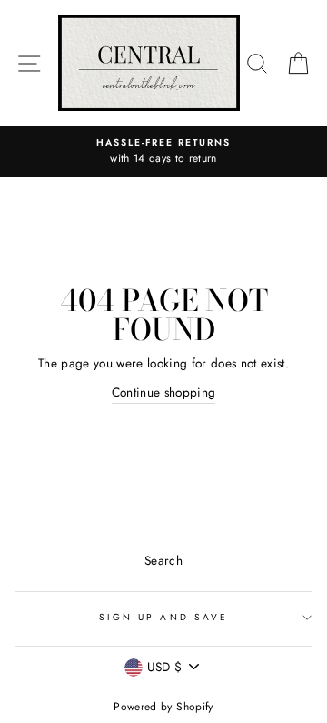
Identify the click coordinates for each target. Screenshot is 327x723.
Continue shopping (164, 392)
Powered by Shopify (163, 706)
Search (163, 560)
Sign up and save (163, 617)
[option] (163, 152)
